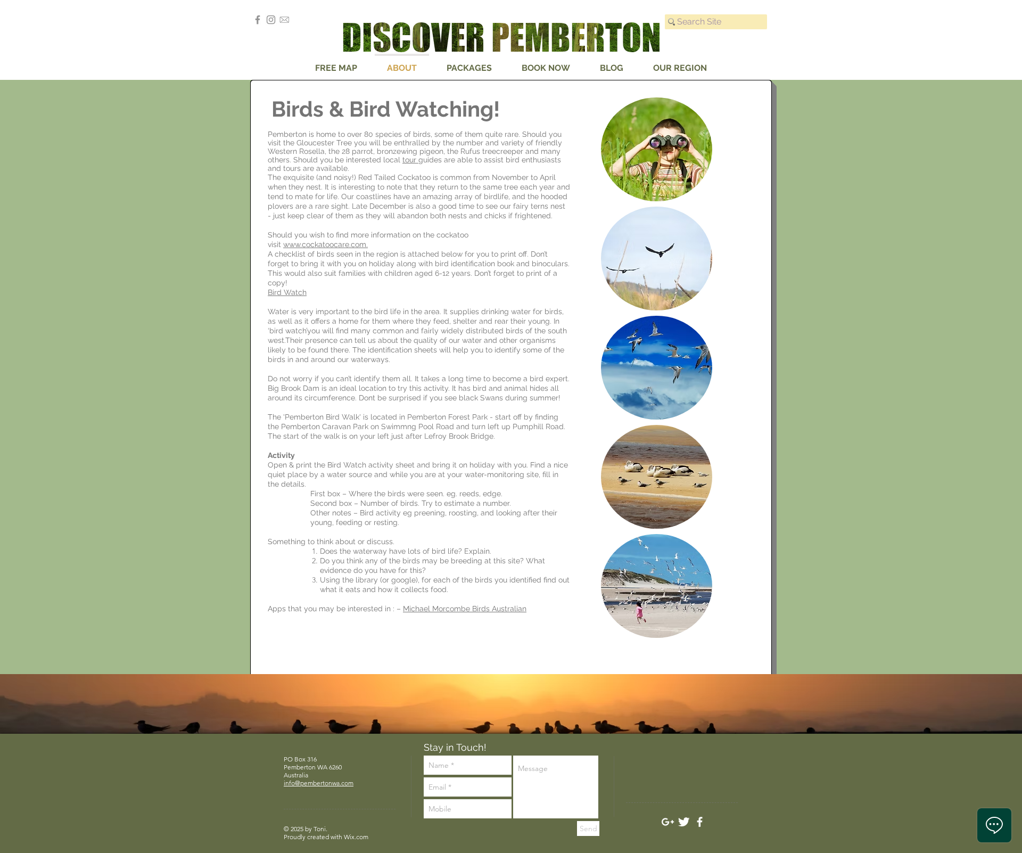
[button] (656, 149)
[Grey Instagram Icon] (271, 20)
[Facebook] (257, 20)
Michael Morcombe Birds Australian (464, 608)
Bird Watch (287, 292)
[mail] (284, 20)
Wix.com (356, 837)
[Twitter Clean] (683, 822)
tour (410, 159)
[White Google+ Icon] (667, 822)
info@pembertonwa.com (318, 783)
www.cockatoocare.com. (325, 244)
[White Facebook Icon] (699, 822)
